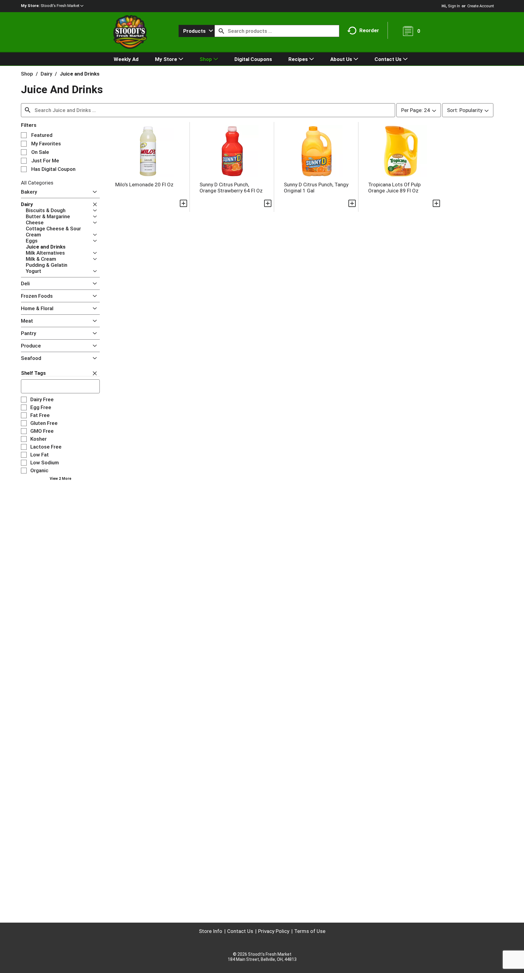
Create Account (480, 6)
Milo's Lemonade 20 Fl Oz (144, 184)
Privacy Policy (273, 931)
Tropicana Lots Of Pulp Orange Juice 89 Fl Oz (394, 187)
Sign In (454, 6)
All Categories (37, 183)
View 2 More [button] (60, 478)
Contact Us (240, 931)
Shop (27, 74)
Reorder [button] (369, 30)
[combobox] (197, 31)
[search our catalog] (221, 31)
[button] (62, 5)
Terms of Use (309, 931)
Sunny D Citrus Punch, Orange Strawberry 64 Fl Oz (231, 187)
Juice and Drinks (79, 74)
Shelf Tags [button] (33, 373)
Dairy (46, 74)
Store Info (210, 931)
